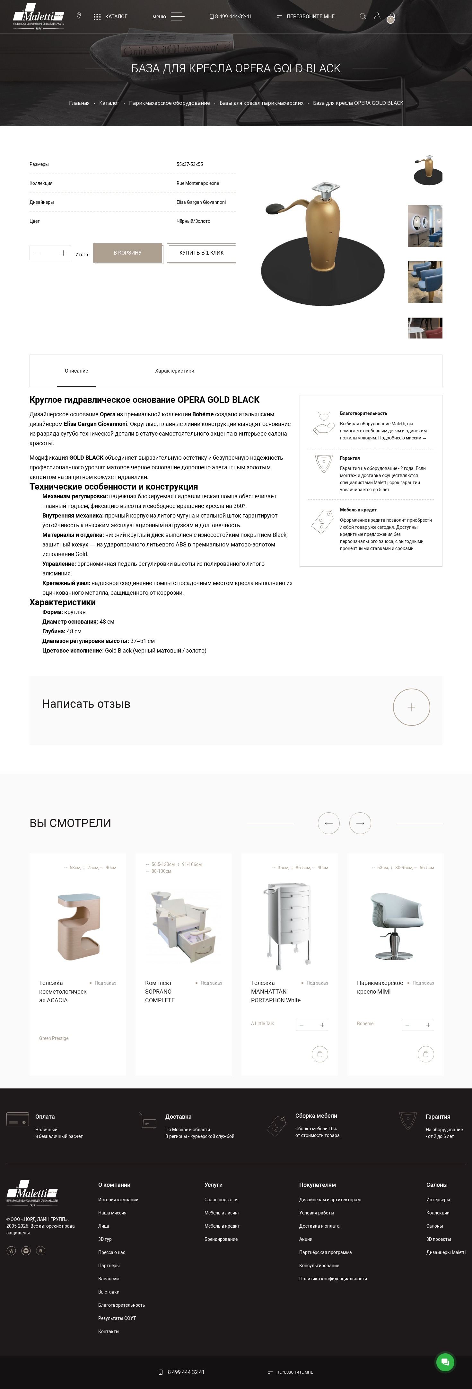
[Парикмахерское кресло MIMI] (395, 926)
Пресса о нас (111, 1252)
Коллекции (438, 1212)
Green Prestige (53, 1038)
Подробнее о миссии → (402, 437)
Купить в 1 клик (201, 253)
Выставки (108, 1291)
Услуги (214, 1184)
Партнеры (109, 1265)
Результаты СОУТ (117, 1318)
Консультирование (319, 1265)
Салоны (437, 1184)
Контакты (108, 1331)
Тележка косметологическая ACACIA (63, 991)
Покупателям (317, 1184)
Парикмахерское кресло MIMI (380, 987)
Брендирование (221, 1239)
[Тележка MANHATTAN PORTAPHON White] (289, 926)
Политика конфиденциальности (333, 1278)
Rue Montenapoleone (198, 183)
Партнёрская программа (325, 1252)
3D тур (105, 1239)
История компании (118, 1199)
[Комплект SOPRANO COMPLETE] (183, 926)
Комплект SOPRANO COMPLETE (160, 991)
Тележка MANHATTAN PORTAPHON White (276, 991)
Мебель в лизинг (222, 1212)
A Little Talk (262, 1023)
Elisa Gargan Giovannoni (201, 202)
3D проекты (438, 1239)
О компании (114, 1184)
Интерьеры (438, 1199)
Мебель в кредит (222, 1226)
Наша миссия (112, 1212)
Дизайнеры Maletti (446, 1252)
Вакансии (108, 1278)
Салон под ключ (222, 1199)
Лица (103, 1226)
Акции (305, 1239)
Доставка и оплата (319, 1226)
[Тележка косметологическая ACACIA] (77, 926)
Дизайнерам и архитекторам (330, 1199)
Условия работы (316, 1212)
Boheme (365, 1023)
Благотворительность (121, 1305)
